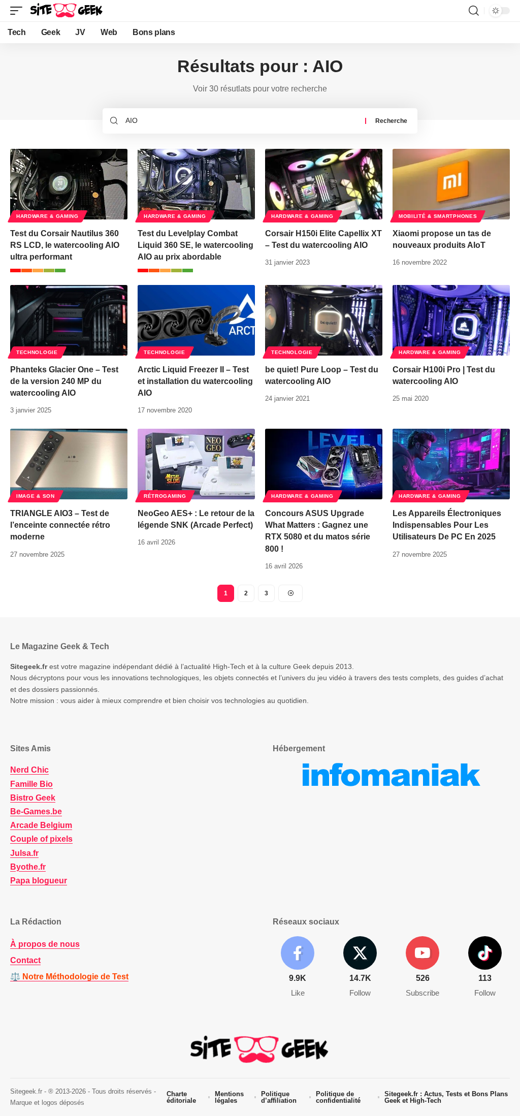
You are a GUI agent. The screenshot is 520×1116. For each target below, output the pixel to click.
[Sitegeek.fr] (67, 10)
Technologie (37, 352)
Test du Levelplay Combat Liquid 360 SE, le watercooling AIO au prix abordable (195, 245)
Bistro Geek (32, 797)
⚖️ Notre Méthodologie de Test (69, 976)
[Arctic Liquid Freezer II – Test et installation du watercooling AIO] (196, 320)
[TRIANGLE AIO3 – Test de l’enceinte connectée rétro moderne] (68, 464)
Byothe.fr (28, 867)
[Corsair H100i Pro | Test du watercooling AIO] (451, 320)
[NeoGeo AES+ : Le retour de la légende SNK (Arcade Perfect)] (196, 464)
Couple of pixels (41, 839)
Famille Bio (31, 784)
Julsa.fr (24, 853)
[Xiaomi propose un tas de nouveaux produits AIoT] (451, 184)
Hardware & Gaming (47, 216)
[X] (360, 967)
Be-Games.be (36, 811)
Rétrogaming (165, 496)
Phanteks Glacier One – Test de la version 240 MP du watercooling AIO (64, 381)
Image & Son (35, 496)
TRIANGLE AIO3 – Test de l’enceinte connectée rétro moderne (60, 525)
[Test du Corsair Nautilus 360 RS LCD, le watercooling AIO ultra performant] (68, 184)
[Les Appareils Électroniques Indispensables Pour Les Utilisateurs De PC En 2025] (451, 464)
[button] (18, 10)
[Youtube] (422, 967)
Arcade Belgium (41, 825)
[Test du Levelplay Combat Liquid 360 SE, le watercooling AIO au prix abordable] (196, 184)
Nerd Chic (29, 770)
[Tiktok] (485, 967)
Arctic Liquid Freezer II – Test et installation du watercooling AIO (195, 381)
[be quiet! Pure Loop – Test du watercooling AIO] (323, 320)
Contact (25, 960)
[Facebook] (297, 967)
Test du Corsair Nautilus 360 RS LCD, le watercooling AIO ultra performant (64, 245)
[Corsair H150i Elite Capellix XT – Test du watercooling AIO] (323, 184)
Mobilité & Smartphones (438, 216)
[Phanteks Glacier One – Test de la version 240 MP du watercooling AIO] (68, 320)
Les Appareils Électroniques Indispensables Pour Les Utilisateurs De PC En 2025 (447, 525)
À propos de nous (45, 944)
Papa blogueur (38, 880)
